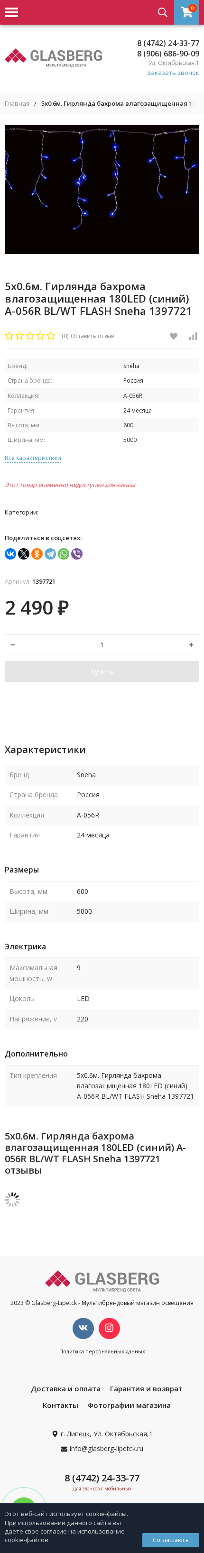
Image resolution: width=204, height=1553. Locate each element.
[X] (23, 554)
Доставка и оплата (66, 1388)
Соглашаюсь (171, 1540)
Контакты (60, 1405)
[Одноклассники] (37, 554)
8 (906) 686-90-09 (168, 53)
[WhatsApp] (63, 554)
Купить (102, 671)
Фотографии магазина (129, 1405)
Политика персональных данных (102, 1351)
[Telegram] (50, 554)
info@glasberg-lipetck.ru (106, 1448)
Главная (17, 104)
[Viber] (77, 554)
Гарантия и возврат (146, 1388)
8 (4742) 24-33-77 (168, 43)
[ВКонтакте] (10, 554)
